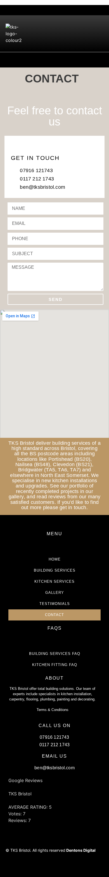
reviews (57, 496)
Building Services (54, 570)
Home (55, 559)
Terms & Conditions (52, 710)
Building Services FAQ (54, 654)
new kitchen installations (69, 480)
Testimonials (54, 604)
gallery (16, 496)
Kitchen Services (54, 581)
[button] (99, 33)
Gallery (54, 592)
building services (71, 443)
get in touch (73, 507)
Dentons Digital (81, 850)
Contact (54, 615)
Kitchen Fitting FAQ (54, 665)
